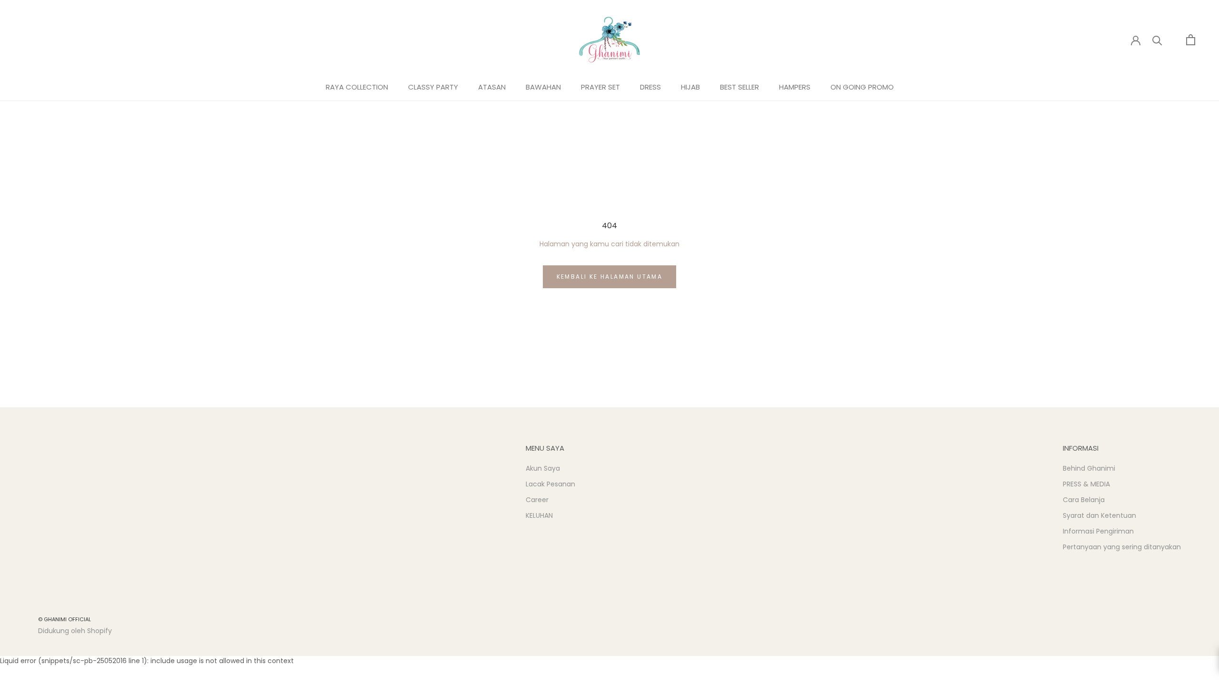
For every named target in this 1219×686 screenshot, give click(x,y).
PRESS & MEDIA (1086, 484)
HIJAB (690, 87)
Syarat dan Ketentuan (1099, 515)
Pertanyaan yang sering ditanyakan (1122, 547)
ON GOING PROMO (862, 87)
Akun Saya (543, 468)
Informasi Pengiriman (1098, 531)
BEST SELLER (739, 87)
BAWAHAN (543, 87)
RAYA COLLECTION (357, 87)
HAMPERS (794, 87)
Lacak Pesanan (550, 484)
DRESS (650, 87)
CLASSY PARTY (433, 87)
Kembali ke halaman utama (610, 276)
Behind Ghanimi (1089, 468)
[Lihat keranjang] (1190, 39)
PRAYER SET (600, 87)
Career (537, 499)
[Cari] (1157, 40)
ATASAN (492, 87)
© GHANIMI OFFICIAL (64, 619)
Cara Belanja (1084, 499)
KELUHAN (539, 515)
